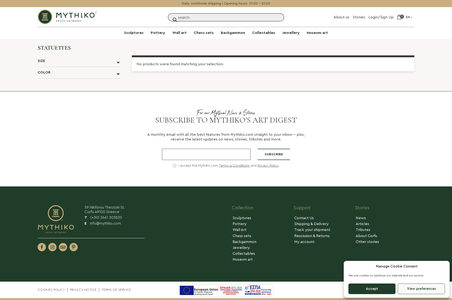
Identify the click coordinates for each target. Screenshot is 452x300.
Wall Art (239, 230)
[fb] (42, 247)
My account (304, 242)
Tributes (363, 230)
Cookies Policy (51, 290)
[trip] (63, 247)
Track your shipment (312, 230)
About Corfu (366, 236)
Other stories (367, 242)
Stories (359, 17)
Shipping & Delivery (311, 224)
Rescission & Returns (312, 236)
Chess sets (204, 33)
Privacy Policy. (268, 165)
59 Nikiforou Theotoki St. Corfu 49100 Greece (105, 209)
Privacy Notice (83, 290)
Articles (362, 224)
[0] (399, 17)
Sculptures (134, 33)
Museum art (317, 33)
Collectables (263, 33)
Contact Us (304, 218)
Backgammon (233, 33)
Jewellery (291, 33)
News (361, 218)
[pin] (73, 247)
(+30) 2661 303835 (103, 217)
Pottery (158, 33)
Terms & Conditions (234, 165)
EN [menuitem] (408, 17)
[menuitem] (409, 17)
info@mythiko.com (103, 223)
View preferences (421, 289)
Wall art (179, 33)
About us (341, 17)
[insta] (52, 247)
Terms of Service (116, 290)
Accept (372, 289)
